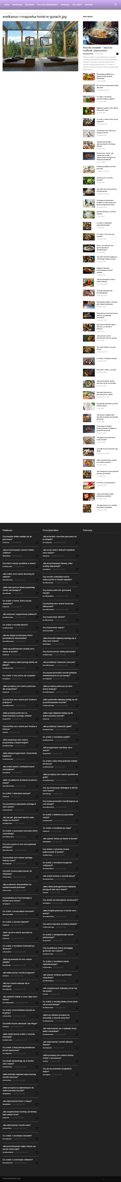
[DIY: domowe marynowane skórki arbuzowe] (89, 88)
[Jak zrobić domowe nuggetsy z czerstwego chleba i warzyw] (89, 259)
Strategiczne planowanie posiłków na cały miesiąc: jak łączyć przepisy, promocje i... (106, 202)
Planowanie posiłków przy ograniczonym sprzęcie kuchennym (105, 76)
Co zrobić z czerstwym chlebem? (18, 1159)
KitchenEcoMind (8, 914)
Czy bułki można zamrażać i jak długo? (20, 1023)
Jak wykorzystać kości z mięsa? (17, 1101)
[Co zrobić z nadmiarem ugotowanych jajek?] (87, 226)
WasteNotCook (8, 580)
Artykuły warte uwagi (111, 1179)
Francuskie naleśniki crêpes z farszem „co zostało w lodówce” (106, 327)
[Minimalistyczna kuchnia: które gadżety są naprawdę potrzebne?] (89, 315)
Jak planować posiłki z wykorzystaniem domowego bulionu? (106, 144)
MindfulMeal (7, 556)
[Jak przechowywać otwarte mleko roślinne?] (88, 282)
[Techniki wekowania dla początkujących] (89, 293)
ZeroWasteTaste (88, 54)
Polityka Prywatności (47, 5)
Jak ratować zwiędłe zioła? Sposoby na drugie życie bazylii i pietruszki (107, 417)
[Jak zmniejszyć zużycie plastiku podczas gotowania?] (87, 474)
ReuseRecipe (7, 593)
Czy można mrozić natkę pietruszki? (59, 651)
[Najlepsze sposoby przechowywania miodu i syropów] (89, 270)
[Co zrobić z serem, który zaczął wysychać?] (89, 122)
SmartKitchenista (8, 786)
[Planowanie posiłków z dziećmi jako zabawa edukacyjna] (89, 305)
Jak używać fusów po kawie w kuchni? (60, 838)
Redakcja (65, 5)
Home (6, 5)
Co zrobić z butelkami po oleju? (57, 828)
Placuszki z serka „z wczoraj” (106, 370)
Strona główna (7, 13)
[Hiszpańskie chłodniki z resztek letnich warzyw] (89, 406)
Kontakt (89, 5)
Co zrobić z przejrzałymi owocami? (18, 911)
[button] (115, 5)
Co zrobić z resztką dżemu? (106, 483)
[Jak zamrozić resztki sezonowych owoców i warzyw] (89, 338)
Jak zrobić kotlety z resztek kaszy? (59, 876)
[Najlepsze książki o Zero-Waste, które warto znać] (89, 111)
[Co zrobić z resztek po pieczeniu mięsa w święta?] (89, 99)
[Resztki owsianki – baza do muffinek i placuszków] (100, 33)
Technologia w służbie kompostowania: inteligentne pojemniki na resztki (106, 428)
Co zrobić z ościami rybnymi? (16, 922)
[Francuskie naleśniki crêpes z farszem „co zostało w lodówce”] (89, 327)
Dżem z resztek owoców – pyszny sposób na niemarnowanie (105, 248)
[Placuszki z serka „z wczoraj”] (89, 373)
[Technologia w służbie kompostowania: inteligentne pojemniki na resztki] (89, 429)
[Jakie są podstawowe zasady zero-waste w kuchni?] (89, 463)
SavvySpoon (6, 679)
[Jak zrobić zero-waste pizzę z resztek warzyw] (89, 192)
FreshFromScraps (48, 705)
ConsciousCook (7, 810)
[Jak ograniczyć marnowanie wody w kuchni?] (89, 440)
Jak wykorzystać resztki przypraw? (19, 972)
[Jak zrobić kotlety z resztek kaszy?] (89, 349)
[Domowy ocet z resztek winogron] (89, 181)
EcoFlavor (6, 976)
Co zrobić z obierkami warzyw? (107, 358)
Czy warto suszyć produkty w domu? (19, 563)
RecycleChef (7, 719)
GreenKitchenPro (8, 641)
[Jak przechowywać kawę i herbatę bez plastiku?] (89, 497)
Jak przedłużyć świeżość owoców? (59, 662)
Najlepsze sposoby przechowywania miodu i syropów (105, 270)
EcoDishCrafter (7, 566)
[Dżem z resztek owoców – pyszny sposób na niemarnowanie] (89, 248)
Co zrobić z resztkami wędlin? (56, 737)
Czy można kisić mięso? (53, 627)
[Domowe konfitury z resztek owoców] (89, 214)
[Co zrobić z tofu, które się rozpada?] (89, 236)
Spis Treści (77, 5)
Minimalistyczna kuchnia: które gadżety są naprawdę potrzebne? (107, 315)
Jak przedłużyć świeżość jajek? (57, 726)
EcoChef (5, 732)
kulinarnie (6, 607)
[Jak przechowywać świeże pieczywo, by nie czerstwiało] (89, 384)
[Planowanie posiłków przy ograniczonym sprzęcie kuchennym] (89, 76)
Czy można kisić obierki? (54, 617)
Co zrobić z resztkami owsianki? (17, 1135)
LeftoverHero (7, 877)
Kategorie (29, 5)
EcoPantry (6, 542)
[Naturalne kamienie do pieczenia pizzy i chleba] (89, 395)
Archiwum (17, 5)
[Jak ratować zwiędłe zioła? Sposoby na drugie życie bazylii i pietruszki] (87, 418)
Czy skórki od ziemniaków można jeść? (60, 900)
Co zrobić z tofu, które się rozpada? (19, 675)
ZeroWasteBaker (8, 1152)
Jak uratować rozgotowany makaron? (20, 614)
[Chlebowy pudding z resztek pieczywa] (89, 169)
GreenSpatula (7, 863)
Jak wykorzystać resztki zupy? (17, 1125)
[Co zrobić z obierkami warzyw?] (89, 361)
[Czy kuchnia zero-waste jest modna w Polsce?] (89, 134)
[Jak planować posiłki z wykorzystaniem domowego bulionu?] (89, 145)
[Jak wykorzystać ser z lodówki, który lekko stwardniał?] (87, 508)
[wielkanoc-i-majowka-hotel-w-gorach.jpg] (40, 71)
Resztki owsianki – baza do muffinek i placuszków (97, 49)
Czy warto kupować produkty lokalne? (60, 924)
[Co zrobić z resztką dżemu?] (89, 486)
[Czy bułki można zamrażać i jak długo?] (88, 452)
